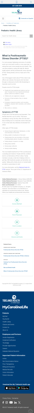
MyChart (5, 316)
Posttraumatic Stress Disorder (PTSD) (13, 249)
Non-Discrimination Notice (10, 361)
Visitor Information (8, 372)
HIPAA (4, 358)
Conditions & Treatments (12, 23)
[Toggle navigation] (3, 18)
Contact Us (6, 327)
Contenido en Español (27, 18)
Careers (5, 348)
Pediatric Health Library (9, 25)
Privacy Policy (7, 398)
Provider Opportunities (9, 345)
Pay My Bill (6, 319)
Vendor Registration (8, 337)
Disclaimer (15, 398)
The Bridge (6, 343)
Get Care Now (17, 6)
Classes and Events (8, 324)
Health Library (7, 322)
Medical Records (8, 369)
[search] (15, 36)
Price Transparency (8, 364)
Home (2, 23)
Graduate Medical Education (11, 351)
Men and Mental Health (9, 267)
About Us (5, 330)
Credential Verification (9, 340)
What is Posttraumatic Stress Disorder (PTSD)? (16, 271)
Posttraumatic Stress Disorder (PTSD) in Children (16, 256)
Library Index (8, 44)
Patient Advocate (8, 375)
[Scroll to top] (30, 410)
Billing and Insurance (9, 367)
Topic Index (7, 42)
